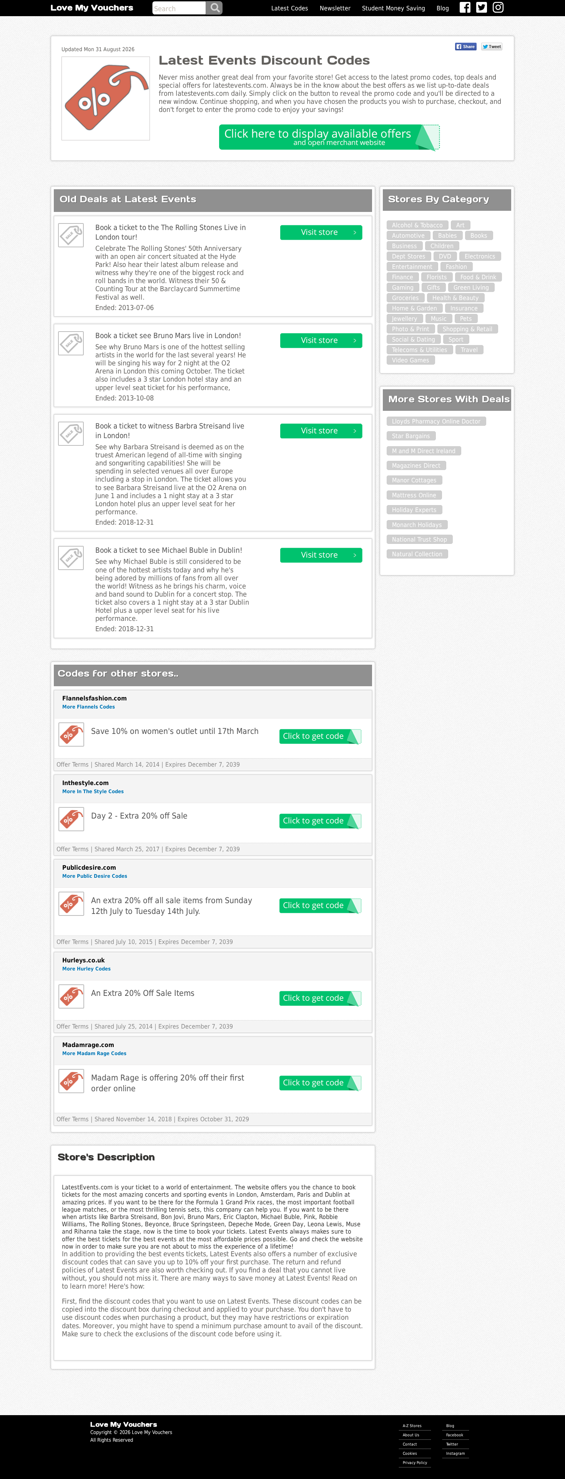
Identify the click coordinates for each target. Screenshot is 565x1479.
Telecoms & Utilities (419, 349)
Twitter (452, 1444)
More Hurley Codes (86, 969)
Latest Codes (289, 8)
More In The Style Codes (93, 791)
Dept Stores (408, 256)
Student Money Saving (393, 8)
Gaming (403, 287)
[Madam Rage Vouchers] (71, 1081)
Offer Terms (72, 764)
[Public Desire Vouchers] (71, 904)
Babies (447, 235)
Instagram (455, 1453)
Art (460, 225)
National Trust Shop (419, 539)
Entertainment (412, 266)
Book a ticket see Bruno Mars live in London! (168, 335)
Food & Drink (478, 277)
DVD (445, 256)
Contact (410, 1444)
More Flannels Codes (88, 707)
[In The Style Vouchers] (71, 819)
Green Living (471, 287)
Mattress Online (414, 495)
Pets (466, 318)
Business (404, 246)
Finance (402, 277)
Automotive (408, 235)
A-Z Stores (412, 1425)
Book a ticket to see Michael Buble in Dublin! (169, 550)
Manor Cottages (414, 480)
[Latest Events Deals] (71, 235)
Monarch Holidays (417, 525)
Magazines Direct (416, 465)
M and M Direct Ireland (423, 451)
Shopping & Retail (467, 329)
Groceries (405, 298)
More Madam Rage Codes (94, 1053)
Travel (469, 349)
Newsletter (335, 8)
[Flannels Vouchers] (71, 734)
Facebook (454, 1434)
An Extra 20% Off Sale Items (142, 993)
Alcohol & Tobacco (417, 225)
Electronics (480, 256)
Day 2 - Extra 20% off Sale (139, 815)
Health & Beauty (455, 298)
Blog (443, 8)
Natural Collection (417, 554)
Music (439, 318)
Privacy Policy (415, 1462)
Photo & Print (410, 329)
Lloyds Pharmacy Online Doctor (436, 421)
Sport (456, 339)
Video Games (410, 360)
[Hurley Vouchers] (71, 996)
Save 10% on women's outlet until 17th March (175, 731)
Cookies (410, 1453)
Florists (437, 277)
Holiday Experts (414, 510)
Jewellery (404, 318)
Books (478, 235)
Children (442, 246)
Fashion (456, 266)
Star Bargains (411, 436)
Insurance (464, 308)
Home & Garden (414, 308)
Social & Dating (413, 339)
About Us (411, 1434)
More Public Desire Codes (94, 876)
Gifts (433, 287)
